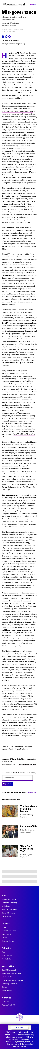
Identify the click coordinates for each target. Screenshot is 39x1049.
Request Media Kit (8, 1005)
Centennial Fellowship (9, 902)
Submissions (6, 934)
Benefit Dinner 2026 (9, 970)
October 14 (7, 548)
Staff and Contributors (9, 909)
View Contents (31, 792)
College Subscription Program (12, 980)
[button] (3, 37)
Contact (4, 927)
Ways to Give (8, 966)
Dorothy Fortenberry (28, 830)
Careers (4, 938)
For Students (6, 959)
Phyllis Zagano (27, 855)
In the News (6, 906)
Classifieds (6, 1001)
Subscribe (33, 5)
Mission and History (9, 899)
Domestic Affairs (8, 31)
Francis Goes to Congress (27, 764)
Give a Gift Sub (7, 955)
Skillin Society (7, 977)
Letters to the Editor (9, 931)
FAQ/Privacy (6, 916)
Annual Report (7, 990)
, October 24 (13, 627)
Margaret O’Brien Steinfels (10, 23)
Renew (4, 952)
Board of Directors (8, 913)
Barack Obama (7, 29)
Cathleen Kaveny (27, 815)
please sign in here (13, 1037)
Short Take (18, 29)
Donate (4, 987)
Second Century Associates (11, 973)
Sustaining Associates (9, 984)
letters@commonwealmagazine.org (13, 44)
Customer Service (8, 941)
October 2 (18, 61)
